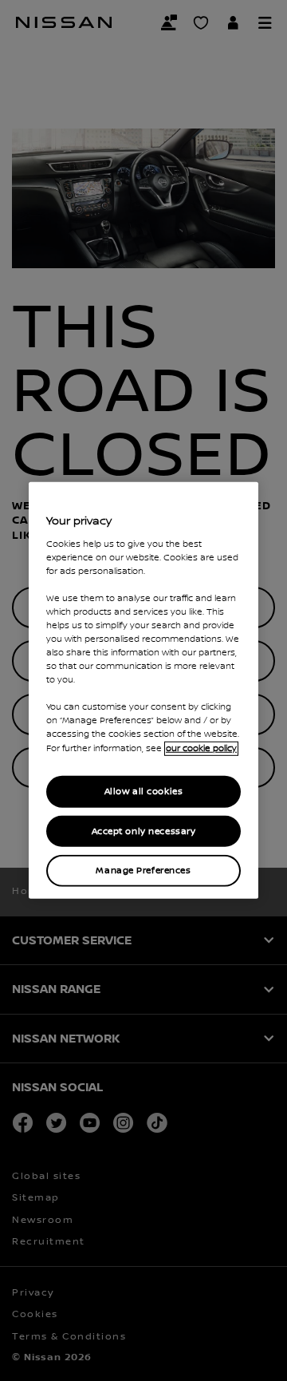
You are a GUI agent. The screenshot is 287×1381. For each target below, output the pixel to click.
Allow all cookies (143, 790)
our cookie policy (201, 748)
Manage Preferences (143, 870)
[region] (143, 690)
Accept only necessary (144, 830)
